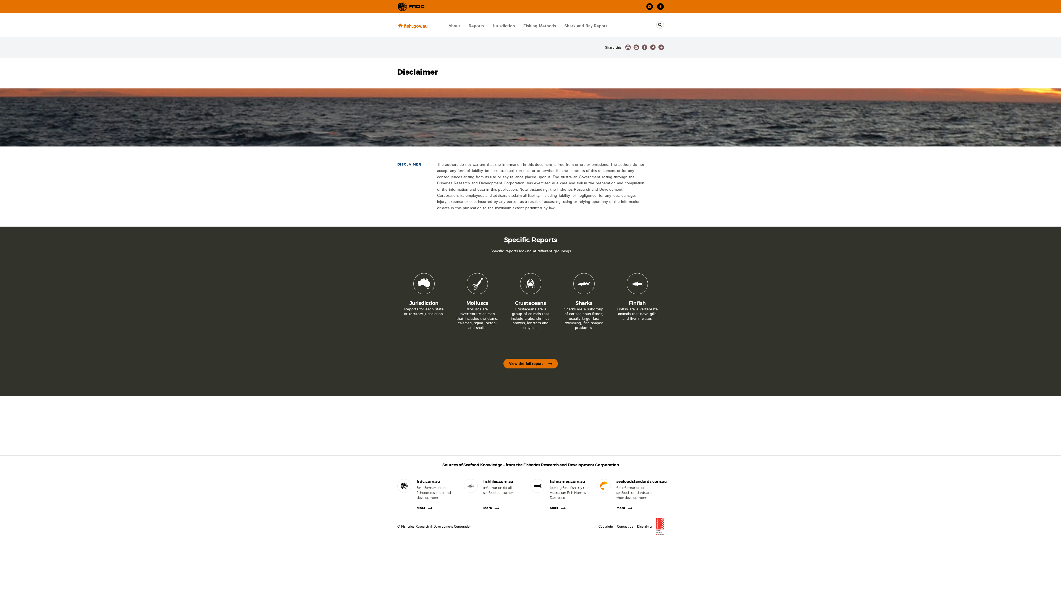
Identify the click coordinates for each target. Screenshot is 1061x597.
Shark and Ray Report (585, 26)
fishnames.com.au (567, 481)
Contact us (625, 526)
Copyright (605, 526)
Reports (476, 26)
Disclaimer (644, 526)
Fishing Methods (539, 26)
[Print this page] (628, 47)
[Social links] (411, 6)
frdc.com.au (428, 481)
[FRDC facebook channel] (660, 6)
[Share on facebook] (644, 47)
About (454, 26)
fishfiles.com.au (498, 481)
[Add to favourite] (661, 47)
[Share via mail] (636, 47)
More (421, 508)
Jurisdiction (503, 26)
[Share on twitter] (653, 47)
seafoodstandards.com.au (635, 481)
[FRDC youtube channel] (649, 6)
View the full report (526, 364)
